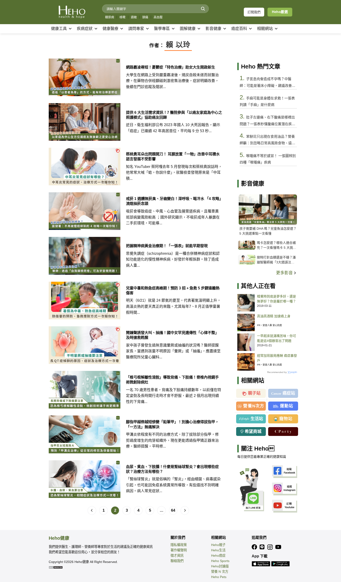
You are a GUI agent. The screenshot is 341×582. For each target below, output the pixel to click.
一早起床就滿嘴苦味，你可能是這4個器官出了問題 (276, 338)
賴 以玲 (178, 45)
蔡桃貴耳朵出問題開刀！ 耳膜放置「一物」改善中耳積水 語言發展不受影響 (173, 156)
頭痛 (145, 17)
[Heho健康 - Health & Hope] (72, 12)
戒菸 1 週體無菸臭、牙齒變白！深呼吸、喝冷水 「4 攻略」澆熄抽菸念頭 (173, 201)
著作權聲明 (178, 550)
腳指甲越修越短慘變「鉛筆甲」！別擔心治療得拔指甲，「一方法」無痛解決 (172, 424)
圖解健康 (188, 28)
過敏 (134, 17)
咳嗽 (122, 17)
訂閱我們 (254, 12)
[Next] (184, 510)
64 (173, 510)
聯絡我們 (176, 561)
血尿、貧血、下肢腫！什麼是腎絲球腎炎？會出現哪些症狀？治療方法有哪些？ (172, 469)
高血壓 (158, 17)
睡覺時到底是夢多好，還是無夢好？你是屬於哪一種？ (276, 298)
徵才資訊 (176, 555)
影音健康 (213, 28)
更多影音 (285, 273)
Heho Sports (220, 561)
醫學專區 (162, 28)
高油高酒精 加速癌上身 (273, 316)
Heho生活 (218, 550)
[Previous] (91, 510)
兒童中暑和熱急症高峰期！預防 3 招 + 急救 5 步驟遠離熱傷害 (172, 290)
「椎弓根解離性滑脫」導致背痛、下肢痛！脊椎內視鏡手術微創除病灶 (172, 379)
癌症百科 (239, 28)
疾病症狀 (85, 28)
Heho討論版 (220, 566)
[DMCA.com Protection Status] (56, 567)
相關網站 (265, 28)
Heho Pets (218, 577)
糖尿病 (109, 17)
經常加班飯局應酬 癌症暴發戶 (277, 358)
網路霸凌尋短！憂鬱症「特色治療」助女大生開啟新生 (170, 67)
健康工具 (59, 28)
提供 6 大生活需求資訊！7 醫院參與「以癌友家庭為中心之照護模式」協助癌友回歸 (174, 114)
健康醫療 (110, 28)
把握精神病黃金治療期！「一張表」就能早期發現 (167, 246)
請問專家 (136, 28)
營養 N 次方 (219, 571)
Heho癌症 (218, 555)
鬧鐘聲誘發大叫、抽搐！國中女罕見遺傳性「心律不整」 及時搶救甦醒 (172, 335)
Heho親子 (218, 545)
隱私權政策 (178, 545)
